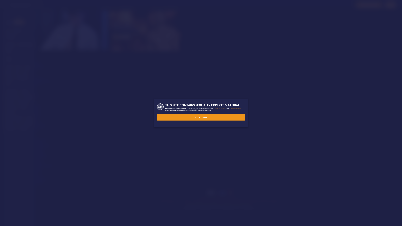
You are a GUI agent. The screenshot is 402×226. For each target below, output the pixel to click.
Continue (201, 117)
